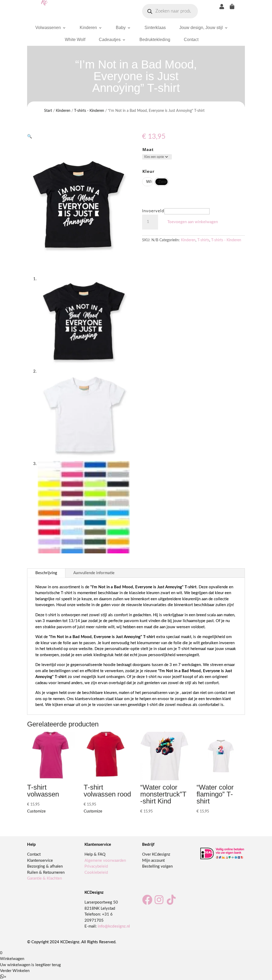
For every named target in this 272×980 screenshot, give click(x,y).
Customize (36, 811)
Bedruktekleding (154, 39)
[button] (29, 136)
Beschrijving (46, 573)
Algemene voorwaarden (105, 861)
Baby (121, 27)
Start (48, 111)
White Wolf (75, 39)
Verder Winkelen (14, 971)
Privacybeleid (96, 866)
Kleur (148, 171)
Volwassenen (48, 27)
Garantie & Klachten (44, 878)
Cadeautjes (110, 39)
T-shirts (203, 240)
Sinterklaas (155, 27)
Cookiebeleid (96, 873)
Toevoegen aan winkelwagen (192, 222)
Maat (148, 149)
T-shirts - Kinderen (89, 111)
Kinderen (88, 27)
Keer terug (52, 965)
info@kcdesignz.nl (114, 926)
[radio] (147, 181)
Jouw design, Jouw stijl (201, 27)
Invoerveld (153, 210)
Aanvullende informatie (93, 573)
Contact (191, 39)
